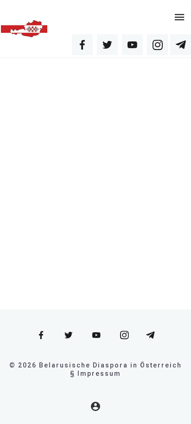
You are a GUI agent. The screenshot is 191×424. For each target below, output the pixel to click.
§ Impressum (95, 373)
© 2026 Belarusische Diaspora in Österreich (95, 365)
